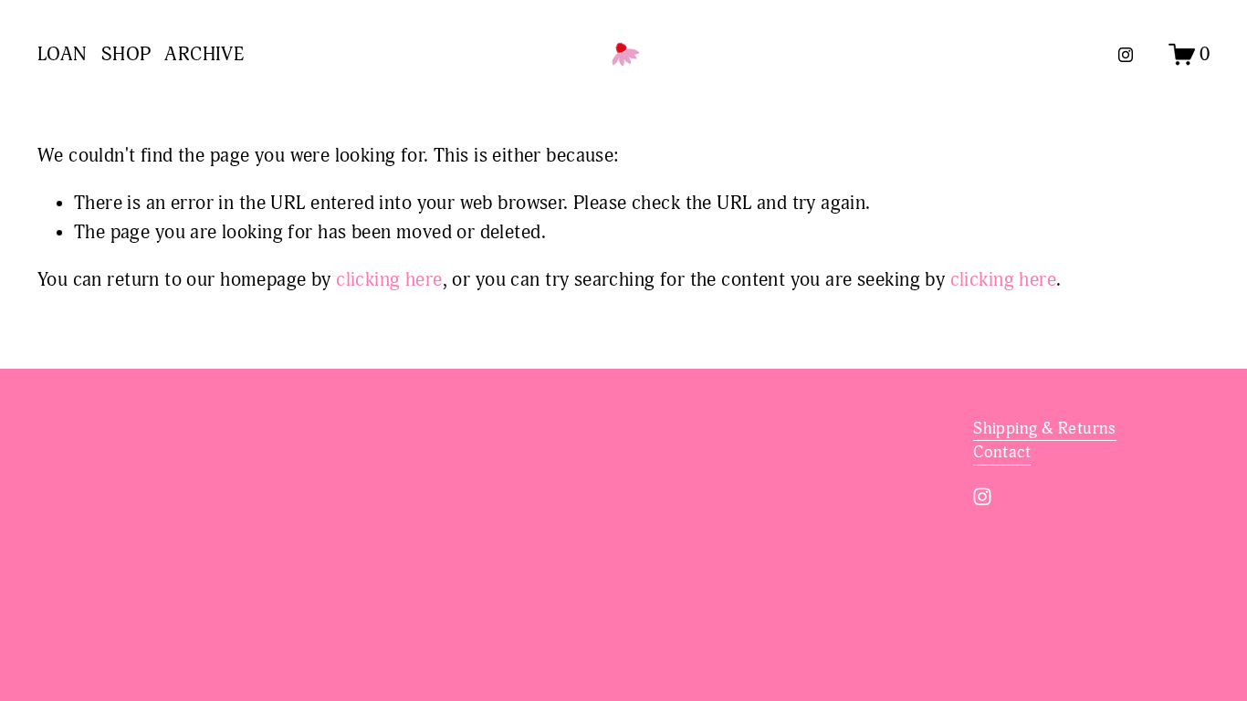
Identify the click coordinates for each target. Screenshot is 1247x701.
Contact (1002, 452)
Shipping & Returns (1044, 428)
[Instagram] (1125, 55)
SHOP (126, 54)
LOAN (62, 54)
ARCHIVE (204, 54)
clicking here (389, 279)
